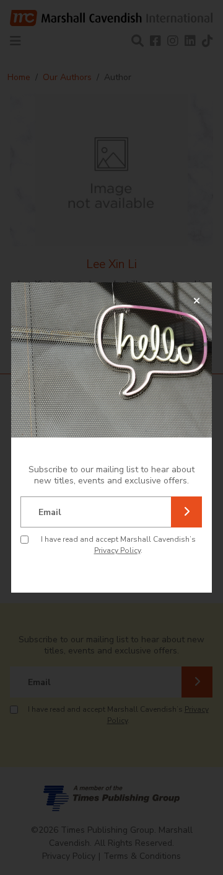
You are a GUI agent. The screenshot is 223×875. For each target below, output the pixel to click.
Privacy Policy (117, 550)
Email (49, 512)
